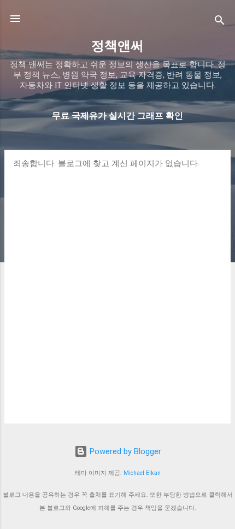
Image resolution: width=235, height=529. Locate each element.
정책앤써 (117, 46)
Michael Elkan (142, 473)
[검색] (219, 22)
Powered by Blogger (124, 451)
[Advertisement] (117, 291)
